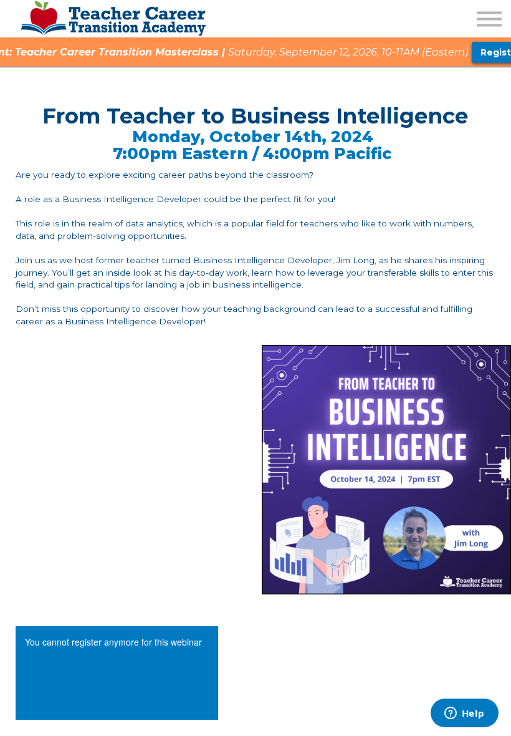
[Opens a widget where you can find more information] (464, 714)
